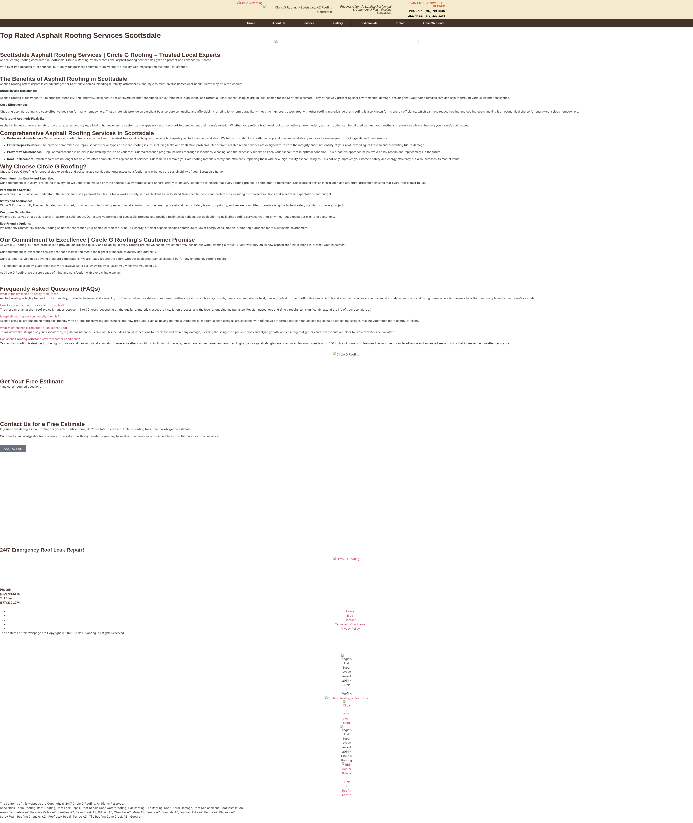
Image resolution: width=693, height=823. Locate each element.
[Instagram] (44, 643)
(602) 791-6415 (10, 594)
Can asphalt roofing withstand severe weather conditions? (40, 339)
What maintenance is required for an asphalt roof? (34, 328)
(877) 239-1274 (10, 602)
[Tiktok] (34, 643)
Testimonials (368, 23)
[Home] (24, 643)
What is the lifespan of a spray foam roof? (29, 294)
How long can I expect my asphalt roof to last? (32, 305)
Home (251, 23)
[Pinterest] (83, 643)
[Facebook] (4, 643)
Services (308, 23)
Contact (400, 23)
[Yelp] (74, 643)
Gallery (338, 23)
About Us (278, 23)
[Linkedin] (64, 643)
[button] (346, 294)
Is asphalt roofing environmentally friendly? (29, 316)
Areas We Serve (433, 23)
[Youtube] (54, 643)
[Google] (14, 643)
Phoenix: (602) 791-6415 (427, 11)
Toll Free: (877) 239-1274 (425, 15)
